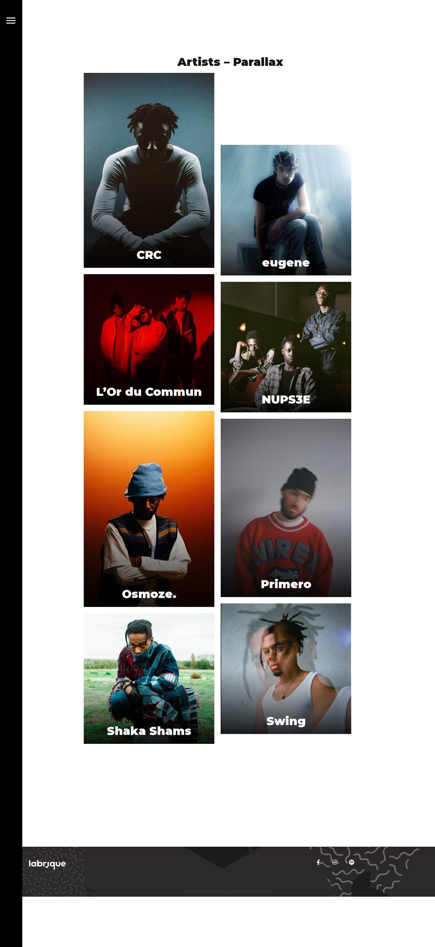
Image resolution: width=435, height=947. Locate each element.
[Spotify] (351, 862)
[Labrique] (390, 25)
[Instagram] (335, 862)
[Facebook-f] (318, 862)
